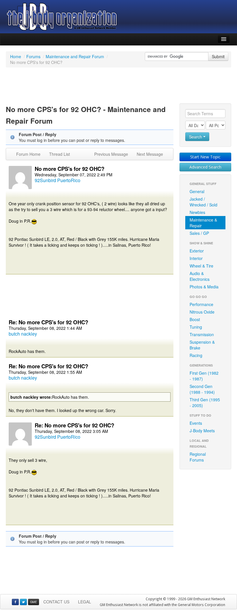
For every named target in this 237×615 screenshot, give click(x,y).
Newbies (197, 212)
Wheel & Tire (201, 266)
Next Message (150, 154)
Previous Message (111, 154)
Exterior (197, 251)
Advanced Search (205, 167)
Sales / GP (199, 233)
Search (196, 137)
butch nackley (23, 333)
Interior (196, 258)
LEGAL (84, 602)
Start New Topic (205, 157)
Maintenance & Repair (203, 222)
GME (33, 602)
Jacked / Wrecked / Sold (203, 202)
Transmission (202, 334)
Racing (196, 355)
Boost (195, 319)
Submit (218, 56)
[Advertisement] (118, 86)
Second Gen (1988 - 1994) (202, 389)
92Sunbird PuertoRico (57, 180)
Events (196, 423)
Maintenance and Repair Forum (75, 56)
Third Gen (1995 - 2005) (205, 402)
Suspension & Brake (202, 345)
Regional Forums (198, 457)
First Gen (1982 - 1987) (204, 376)
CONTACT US (56, 602)
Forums (33, 56)
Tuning (196, 327)
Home (15, 56)
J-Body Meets (202, 430)
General (197, 191)
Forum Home (28, 154)
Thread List (59, 154)
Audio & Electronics (200, 276)
